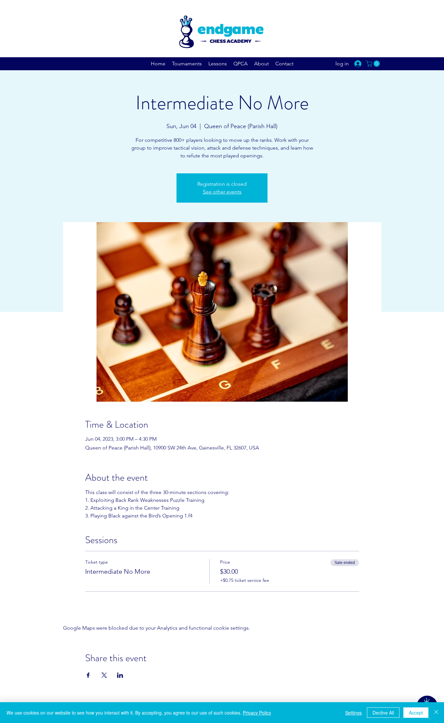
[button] (373, 63)
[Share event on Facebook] (88, 675)
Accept (416, 712)
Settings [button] (353, 712)
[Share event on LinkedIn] (120, 675)
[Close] (436, 712)
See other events (222, 192)
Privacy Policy (257, 712)
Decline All (383, 712)
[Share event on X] (104, 675)
